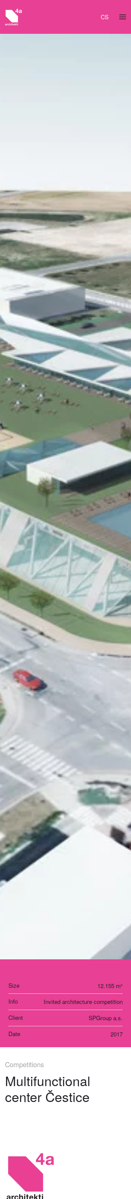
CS (104, 17)
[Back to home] (13, 17)
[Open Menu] (122, 17)
